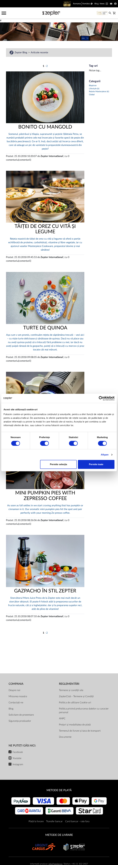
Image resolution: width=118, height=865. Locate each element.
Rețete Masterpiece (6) (99, 92)
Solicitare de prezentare (21, 715)
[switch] (44, 443)
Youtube (17, 758)
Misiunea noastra (18, 696)
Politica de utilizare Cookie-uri (75, 702)
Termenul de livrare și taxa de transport (79, 731)
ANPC (62, 718)
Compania (16, 684)
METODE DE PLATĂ (59, 790)
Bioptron (92, 86)
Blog (11, 708)
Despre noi (14, 690)
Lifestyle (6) (94, 89)
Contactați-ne (16, 702)
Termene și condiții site (71, 690)
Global (91, 95)
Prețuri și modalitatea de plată (75, 724)
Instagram (18, 764)
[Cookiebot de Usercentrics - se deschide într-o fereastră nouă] (101, 398)
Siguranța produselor (20, 721)
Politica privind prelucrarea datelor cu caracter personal (84, 710)
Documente (65, 737)
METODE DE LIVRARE (59, 835)
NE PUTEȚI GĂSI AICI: (22, 745)
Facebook (18, 752)
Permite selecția (58, 464)
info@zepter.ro (55, 864)
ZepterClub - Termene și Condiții (76, 696)
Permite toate (96, 464)
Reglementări (69, 684)
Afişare (105, 454)
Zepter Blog (21, 52)
